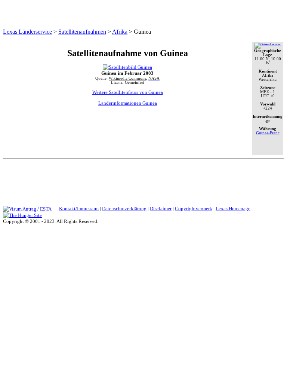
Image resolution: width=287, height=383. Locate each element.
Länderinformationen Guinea (127, 103)
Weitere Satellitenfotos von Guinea (127, 92)
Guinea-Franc (268, 133)
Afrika (119, 31)
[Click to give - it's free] (22, 215)
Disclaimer (161, 208)
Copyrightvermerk (193, 208)
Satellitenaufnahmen (82, 31)
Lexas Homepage (233, 208)
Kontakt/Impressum (79, 208)
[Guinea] (267, 44)
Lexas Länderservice (27, 31)
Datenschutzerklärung (124, 208)
